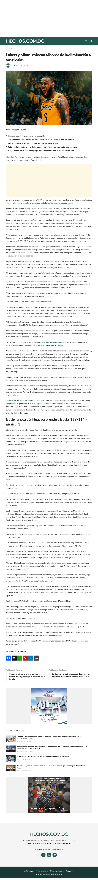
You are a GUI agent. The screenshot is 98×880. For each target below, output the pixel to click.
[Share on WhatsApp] (19, 658)
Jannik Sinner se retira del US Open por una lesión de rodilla (33, 143)
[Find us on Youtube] (54, 855)
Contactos (69, 871)
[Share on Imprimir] (36, 658)
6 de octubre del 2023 (25, 741)
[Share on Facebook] (8, 658)
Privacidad (42, 871)
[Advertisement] (49, 18)
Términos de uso (56, 871)
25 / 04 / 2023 (28, 65)
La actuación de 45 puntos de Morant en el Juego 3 (26, 400)
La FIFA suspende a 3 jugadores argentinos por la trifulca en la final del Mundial (41, 139)
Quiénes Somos (28, 871)
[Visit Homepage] (33, 41)
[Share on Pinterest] (25, 658)
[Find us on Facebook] (43, 855)
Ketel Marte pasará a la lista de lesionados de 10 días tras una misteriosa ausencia (42, 147)
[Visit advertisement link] (49, 706)
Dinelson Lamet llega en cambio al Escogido (26, 136)
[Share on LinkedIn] (30, 658)
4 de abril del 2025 (24, 759)
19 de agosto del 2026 (25, 771)
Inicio (7, 49)
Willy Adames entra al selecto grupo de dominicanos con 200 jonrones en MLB (41, 150)
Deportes (14, 49)
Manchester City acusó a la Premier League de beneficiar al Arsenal (43, 756)
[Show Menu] (86, 41)
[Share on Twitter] (14, 658)
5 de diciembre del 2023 (25, 751)
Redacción (18, 65)
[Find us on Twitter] (49, 855)
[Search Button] (91, 41)
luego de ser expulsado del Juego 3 (52, 342)
